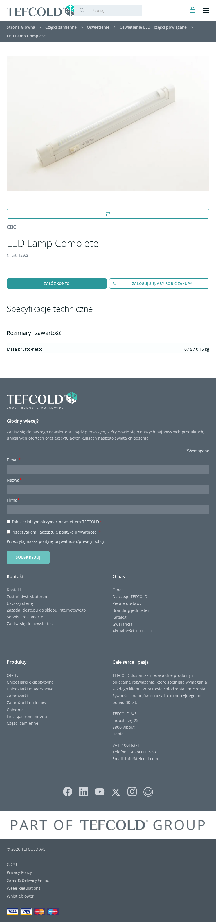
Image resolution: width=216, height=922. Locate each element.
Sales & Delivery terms (28, 880)
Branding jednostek (130, 610)
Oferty (13, 675)
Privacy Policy (19, 872)
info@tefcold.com (141, 758)
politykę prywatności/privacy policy (71, 541)
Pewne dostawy (126, 603)
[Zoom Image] (108, 123)
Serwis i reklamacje (25, 616)
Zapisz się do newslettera (31, 623)
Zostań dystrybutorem (27, 596)
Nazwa (14, 480)
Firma (13, 500)
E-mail (14, 459)
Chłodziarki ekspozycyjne (30, 682)
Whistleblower (20, 896)
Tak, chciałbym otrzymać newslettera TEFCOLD (56, 521)
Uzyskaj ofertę (20, 603)
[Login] (193, 10)
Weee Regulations (23, 888)
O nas (117, 589)
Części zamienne (22, 723)
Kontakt (14, 589)
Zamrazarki (17, 696)
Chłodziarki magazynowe (30, 689)
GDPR (12, 864)
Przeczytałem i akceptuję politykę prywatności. (56, 532)
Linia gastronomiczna (27, 716)
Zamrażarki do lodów (26, 702)
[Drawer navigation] (206, 10)
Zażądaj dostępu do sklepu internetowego (46, 610)
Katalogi (120, 617)
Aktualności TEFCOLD (132, 631)
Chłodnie (15, 709)
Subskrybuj (28, 557)
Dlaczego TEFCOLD (129, 596)
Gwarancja (122, 624)
